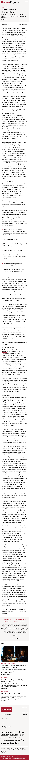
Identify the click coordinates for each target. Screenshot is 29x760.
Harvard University (4, 758)
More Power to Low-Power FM (10, 694)
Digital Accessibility (21, 758)
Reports (5, 718)
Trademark (11, 758)
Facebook (25, 714)
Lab (3, 722)
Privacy (15, 758)
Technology (4, 7)
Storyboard (6, 726)
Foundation (6, 714)
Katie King (5, 19)
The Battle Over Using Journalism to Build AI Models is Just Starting (14, 666)
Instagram (25, 712)
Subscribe (25, 708)
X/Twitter (25, 710)
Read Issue (14, 638)
